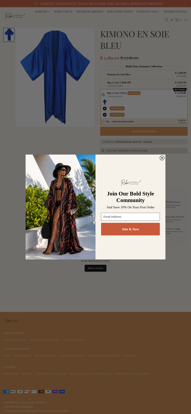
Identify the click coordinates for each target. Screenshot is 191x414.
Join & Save (130, 229)
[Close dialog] (162, 158)
